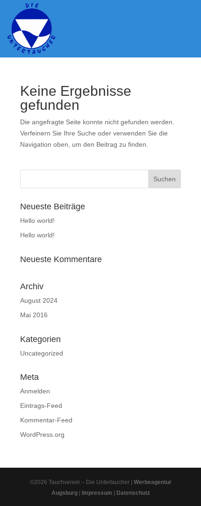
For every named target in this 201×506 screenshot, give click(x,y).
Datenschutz (133, 493)
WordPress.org (42, 434)
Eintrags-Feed (41, 405)
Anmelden (35, 391)
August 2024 (38, 300)
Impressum (97, 493)
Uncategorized (41, 353)
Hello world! (37, 220)
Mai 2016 (34, 315)
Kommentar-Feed (46, 420)
